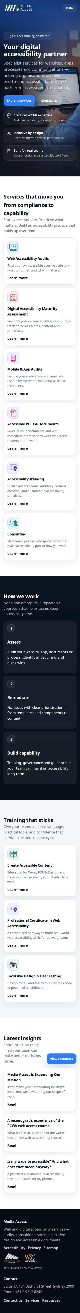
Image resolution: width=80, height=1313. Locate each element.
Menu (70, 8)
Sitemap (51, 1247)
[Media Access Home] (25, 8)
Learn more (17, 277)
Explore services (19, 100)
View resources (61, 1059)
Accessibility (14, 1247)
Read (11, 1104)
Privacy (34, 1247)
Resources (51, 1300)
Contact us (49, 100)
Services (32, 1300)
